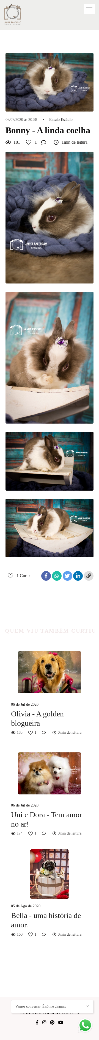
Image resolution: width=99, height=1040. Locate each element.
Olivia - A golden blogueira (37, 718)
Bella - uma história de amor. (46, 920)
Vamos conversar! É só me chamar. (40, 1006)
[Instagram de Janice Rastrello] (44, 1022)
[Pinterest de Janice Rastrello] (52, 1022)
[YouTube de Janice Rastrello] (60, 1022)
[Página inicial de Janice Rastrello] (12, 15)
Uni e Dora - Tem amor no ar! (46, 819)
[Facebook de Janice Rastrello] (37, 1022)
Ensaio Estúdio (61, 120)
